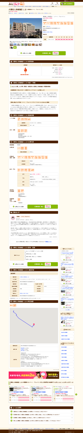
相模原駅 (31, 13)
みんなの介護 (11, 432)
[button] (34, 324)
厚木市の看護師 (64, 370)
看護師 (15, 6)
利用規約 (16, 430)
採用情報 (19, 432)
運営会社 (15, 432)
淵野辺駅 (45, 13)
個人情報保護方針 (21, 430)
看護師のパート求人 (17, 428)
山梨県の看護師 (64, 350)
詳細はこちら (49, 241)
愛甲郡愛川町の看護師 (65, 377)
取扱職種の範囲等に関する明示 (37, 430)
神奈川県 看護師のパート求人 (27, 428)
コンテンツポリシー (24, 432)
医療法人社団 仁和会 (47, 32)
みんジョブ (11, 6)
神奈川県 (11, 13)
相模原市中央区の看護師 (37, 6)
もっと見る (68, 309)
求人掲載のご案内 (28, 430)
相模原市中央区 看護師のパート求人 (51, 428)
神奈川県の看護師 (21, 6)
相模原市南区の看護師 (65, 367)
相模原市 (15, 13)
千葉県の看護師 (64, 357)
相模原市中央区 (21, 13)
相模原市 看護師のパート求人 (39, 428)
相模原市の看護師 (28, 6)
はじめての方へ (11, 430)
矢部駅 (39, 13)
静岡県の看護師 (64, 353)
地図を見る (48, 26)
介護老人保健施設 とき (46, 6)
